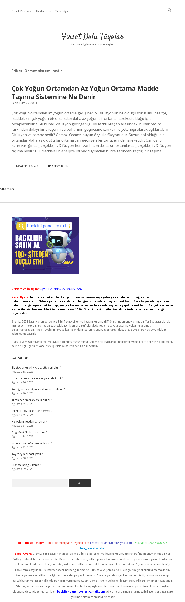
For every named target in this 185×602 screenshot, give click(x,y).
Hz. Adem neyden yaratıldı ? (29, 421)
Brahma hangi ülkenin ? (26, 465)
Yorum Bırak (60, 166)
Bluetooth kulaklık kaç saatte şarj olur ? (36, 367)
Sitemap (7, 188)
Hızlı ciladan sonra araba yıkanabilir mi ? (37, 378)
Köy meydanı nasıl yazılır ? (28, 454)
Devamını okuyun (29, 167)
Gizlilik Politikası (22, 11)
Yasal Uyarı (63, 11)
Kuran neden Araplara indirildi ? (32, 400)
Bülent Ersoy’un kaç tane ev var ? (32, 411)
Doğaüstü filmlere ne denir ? (29, 432)
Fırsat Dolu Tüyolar (92, 37)
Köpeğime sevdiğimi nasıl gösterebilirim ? (38, 389)
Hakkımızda (43, 11)
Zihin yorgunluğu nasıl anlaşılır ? (32, 443)
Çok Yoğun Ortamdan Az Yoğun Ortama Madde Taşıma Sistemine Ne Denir (85, 92)
